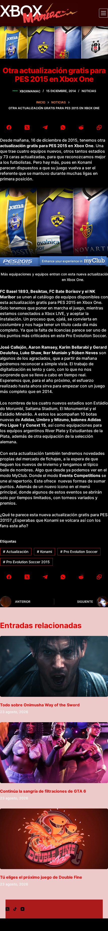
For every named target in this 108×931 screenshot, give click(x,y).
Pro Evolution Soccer (78, 551)
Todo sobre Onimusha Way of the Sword (40, 704)
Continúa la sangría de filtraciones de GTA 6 (43, 791)
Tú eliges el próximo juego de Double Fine (41, 877)
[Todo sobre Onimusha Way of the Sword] (54, 666)
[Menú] (103, 13)
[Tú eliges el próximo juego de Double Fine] (54, 838)
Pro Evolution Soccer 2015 (26, 562)
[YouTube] (22, 909)
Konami (44, 551)
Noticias (89, 91)
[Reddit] (81, 127)
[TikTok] (15, 909)
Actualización (15, 551)
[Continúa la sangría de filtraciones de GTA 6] (54, 752)
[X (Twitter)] (27, 127)
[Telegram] (45, 127)
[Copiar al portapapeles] (99, 127)
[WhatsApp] (63, 127)
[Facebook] (9, 127)
